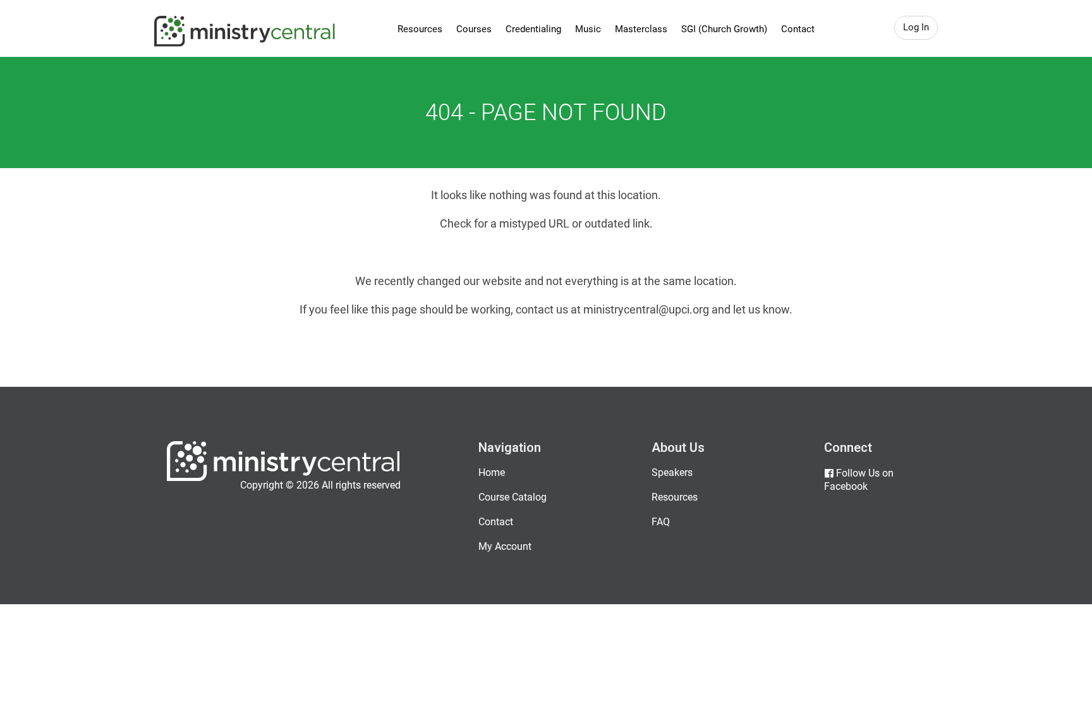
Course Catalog (512, 497)
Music (588, 29)
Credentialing (533, 29)
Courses (474, 29)
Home (491, 472)
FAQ (661, 522)
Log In (916, 27)
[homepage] (283, 478)
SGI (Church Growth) (724, 29)
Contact (798, 29)
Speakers (672, 472)
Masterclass (641, 29)
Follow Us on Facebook (859, 479)
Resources (419, 29)
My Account (504, 546)
